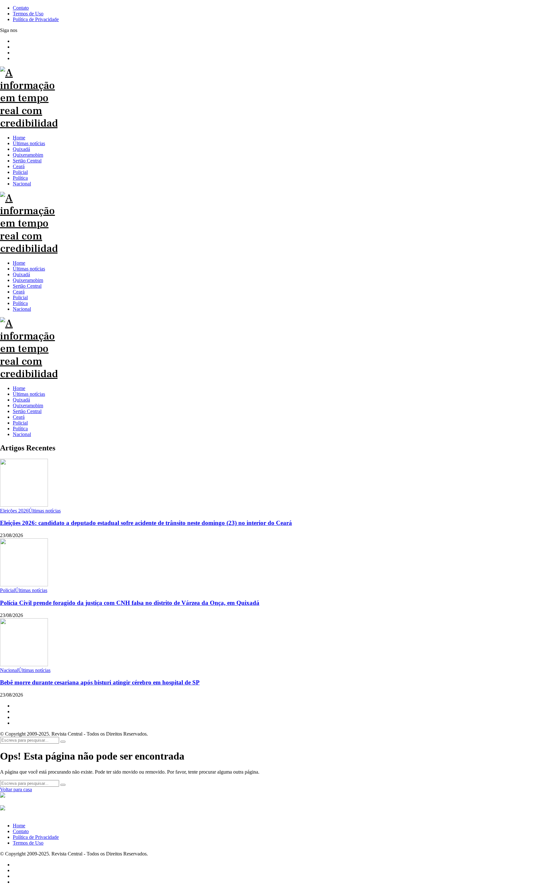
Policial (20, 422)
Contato (21, 831)
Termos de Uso (28, 843)
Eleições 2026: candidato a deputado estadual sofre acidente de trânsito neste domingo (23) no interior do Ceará (146, 522)
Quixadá (21, 399)
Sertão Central (27, 411)
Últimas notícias (29, 394)
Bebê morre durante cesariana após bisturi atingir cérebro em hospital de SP (100, 682)
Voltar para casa (16, 789)
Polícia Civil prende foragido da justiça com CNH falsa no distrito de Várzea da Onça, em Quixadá (129, 602)
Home (19, 388)
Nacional (22, 434)
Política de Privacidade (36, 837)
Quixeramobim (28, 405)
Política (20, 428)
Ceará (19, 417)
